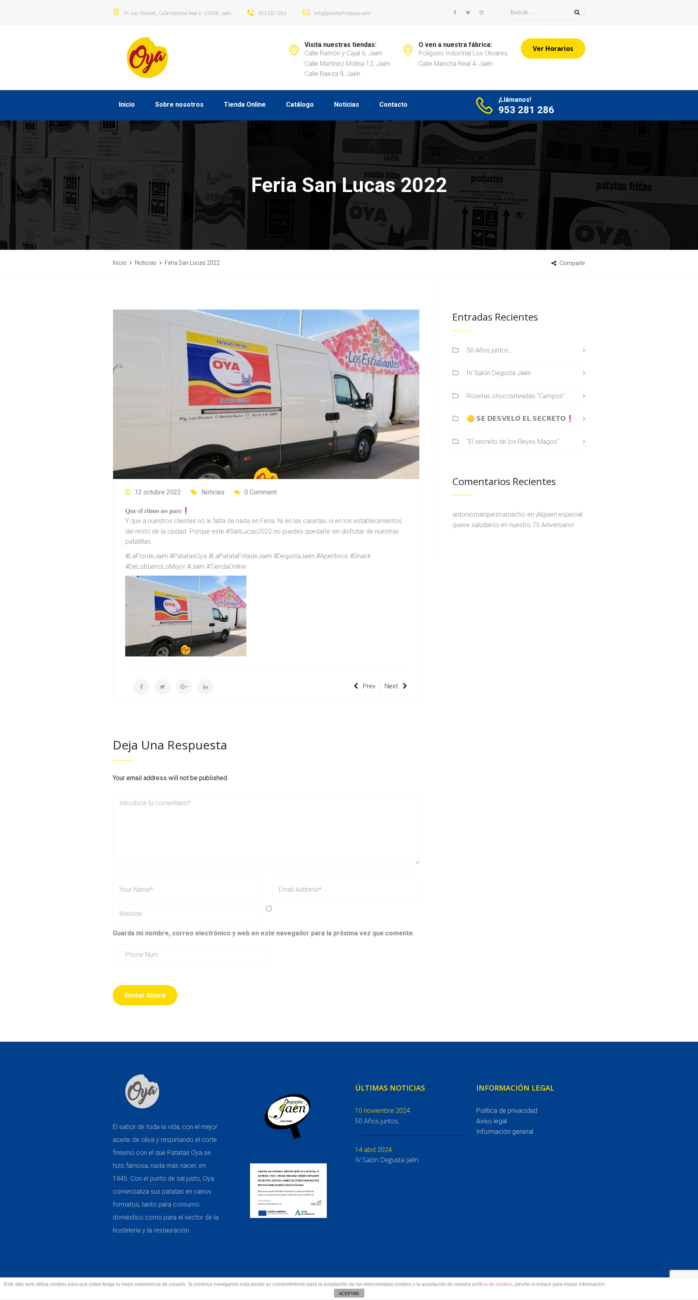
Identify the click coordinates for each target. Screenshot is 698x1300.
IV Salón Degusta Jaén (499, 373)
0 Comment (260, 492)
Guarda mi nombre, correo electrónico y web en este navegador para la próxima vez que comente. (263, 933)
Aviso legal (491, 1121)
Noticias (346, 104)
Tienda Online (245, 104)
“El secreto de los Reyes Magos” (513, 441)
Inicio (127, 104)
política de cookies (492, 1284)
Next (391, 686)
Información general (504, 1131)
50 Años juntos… (490, 350)
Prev (369, 686)
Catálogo (300, 104)
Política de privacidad (506, 1110)
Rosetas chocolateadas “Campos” (516, 396)
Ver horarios (553, 48)
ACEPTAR (349, 1293)
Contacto (393, 104)
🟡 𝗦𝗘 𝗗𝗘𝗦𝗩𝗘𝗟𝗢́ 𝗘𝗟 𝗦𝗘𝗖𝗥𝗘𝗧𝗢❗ (520, 418)
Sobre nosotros (179, 104)
